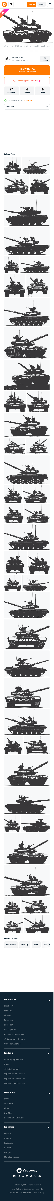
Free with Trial (27, 70)
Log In (41, 4)
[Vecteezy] (4, 4)
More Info (10, 105)
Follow (45, 60)
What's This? (28, 100)
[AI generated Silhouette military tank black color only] (12, 164)
